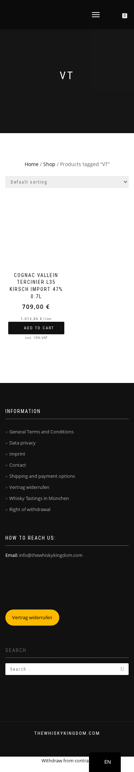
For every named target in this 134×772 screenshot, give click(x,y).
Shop (49, 164)
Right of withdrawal (29, 509)
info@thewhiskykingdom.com (51, 555)
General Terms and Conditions (41, 431)
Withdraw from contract (67, 760)
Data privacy (22, 443)
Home (32, 164)
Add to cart (39, 328)
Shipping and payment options (42, 476)
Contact (17, 465)
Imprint (17, 454)
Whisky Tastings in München (39, 498)
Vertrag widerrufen (29, 487)
